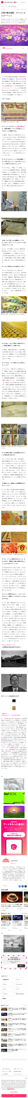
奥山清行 (20, 126)
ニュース (4, 989)
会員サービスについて (18, 1068)
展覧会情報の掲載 (17, 1071)
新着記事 (4, 998)
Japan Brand (9, 48)
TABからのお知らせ (20, 993)
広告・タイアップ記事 (6, 1071)
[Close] (26, 1078)
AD (2, 776)
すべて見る (24, 889)
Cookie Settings (14, 1092)
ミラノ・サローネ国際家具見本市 (10, 747)
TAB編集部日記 (5, 979)
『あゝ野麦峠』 (6, 382)
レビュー (17, 989)
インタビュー (4, 9)
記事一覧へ (13, 863)
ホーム (2, 6)
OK (14, 1095)
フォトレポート (19, 984)
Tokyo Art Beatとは (6, 1068)
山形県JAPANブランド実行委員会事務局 (10, 715)
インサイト (4, 984)
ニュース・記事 (7, 6)
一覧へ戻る (4, 885)
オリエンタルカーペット (8, 645)
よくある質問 (4, 1074)
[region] (14, 1087)
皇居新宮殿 (22, 76)
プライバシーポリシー (18, 1074)
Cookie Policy (10, 1089)
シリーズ (17, 979)
